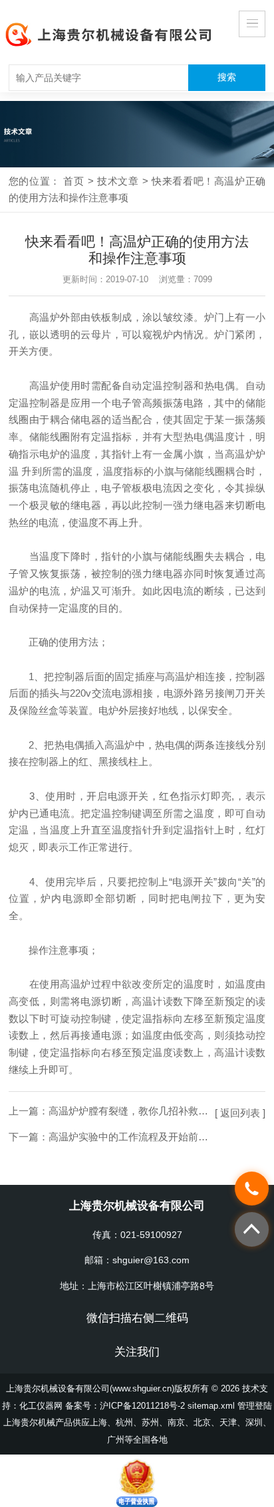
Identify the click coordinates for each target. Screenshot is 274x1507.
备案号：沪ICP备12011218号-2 (125, 1406)
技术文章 (118, 181)
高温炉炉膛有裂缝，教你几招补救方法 (133, 1110)
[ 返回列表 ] (240, 1112)
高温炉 (44, 317)
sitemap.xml (211, 1406)
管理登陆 (254, 1406)
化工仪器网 (41, 1406)
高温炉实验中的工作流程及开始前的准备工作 (148, 1136)
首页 (73, 181)
